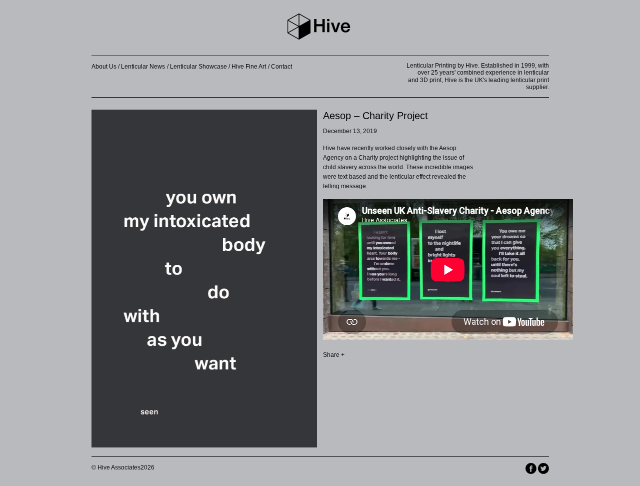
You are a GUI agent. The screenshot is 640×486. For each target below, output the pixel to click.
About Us (104, 66)
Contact (281, 66)
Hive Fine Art (249, 66)
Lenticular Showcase (198, 66)
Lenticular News (143, 66)
